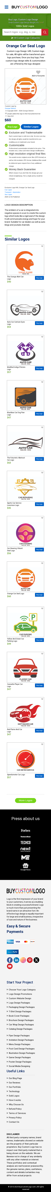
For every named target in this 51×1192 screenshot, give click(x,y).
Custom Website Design (20, 998)
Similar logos (31, 127)
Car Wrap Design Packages (21, 1024)
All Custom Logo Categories (27, 38)
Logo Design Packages (19, 1003)
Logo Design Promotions (20, 994)
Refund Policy (15, 1109)
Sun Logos (8, 194)
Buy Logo (12, 127)
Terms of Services (17, 1113)
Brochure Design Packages (21, 1020)
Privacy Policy (15, 1117)
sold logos (28, 26)
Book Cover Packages (19, 1016)
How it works (15, 1100)
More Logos (25, 800)
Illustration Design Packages (22, 1053)
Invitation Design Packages (21, 1040)
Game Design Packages (20, 1057)
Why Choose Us (16, 1104)
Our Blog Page (15, 1078)
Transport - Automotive (12, 192)
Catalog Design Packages (20, 1029)
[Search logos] (44, 32)
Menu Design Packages (19, 1044)
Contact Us (14, 1122)
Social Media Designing (19, 1066)
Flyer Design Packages (19, 1035)
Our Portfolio (15, 1087)
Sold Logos (14, 1095)
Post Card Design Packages (22, 1048)
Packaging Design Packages (22, 1007)
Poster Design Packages (20, 1062)
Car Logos (8, 190)
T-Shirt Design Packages (20, 1011)
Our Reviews (14, 1082)
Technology (14, 1091)
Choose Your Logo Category (22, 989)
